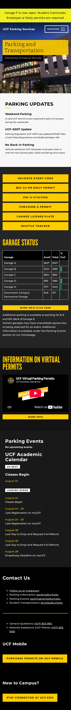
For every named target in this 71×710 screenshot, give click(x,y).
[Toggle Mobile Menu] (67, 4)
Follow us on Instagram (24, 590)
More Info (35, 417)
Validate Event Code (36, 178)
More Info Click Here (35, 307)
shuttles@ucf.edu (52, 602)
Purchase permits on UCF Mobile (35, 658)
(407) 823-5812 (43, 623)
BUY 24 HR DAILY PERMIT (35, 187)
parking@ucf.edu (48, 594)
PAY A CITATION (35, 197)
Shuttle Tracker (35, 225)
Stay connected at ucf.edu (30, 697)
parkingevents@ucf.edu (45, 598)
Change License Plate (35, 216)
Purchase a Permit (35, 206)
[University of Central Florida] (26, 4)
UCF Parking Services (19, 29)
